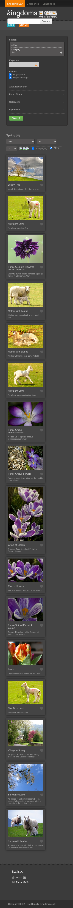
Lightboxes (14, 109)
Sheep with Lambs (17, 841)
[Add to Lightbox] (41, 184)
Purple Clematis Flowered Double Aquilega (21, 268)
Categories (33, 3)
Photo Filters (15, 94)
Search (46, 21)
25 (24, 877)
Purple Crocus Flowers (19, 473)
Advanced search (18, 87)
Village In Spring (16, 750)
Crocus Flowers (16, 586)
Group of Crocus (16, 545)
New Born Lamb (16, 224)
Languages (49, 3)
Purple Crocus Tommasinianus (16, 431)
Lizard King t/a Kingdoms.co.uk (40, 904)
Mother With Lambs (18, 311)
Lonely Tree (14, 184)
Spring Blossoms (17, 794)
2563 (26, 882)
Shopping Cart (15, 3)
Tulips (11, 669)
